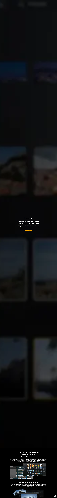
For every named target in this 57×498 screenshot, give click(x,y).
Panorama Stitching (28, 484)
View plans (28, 230)
